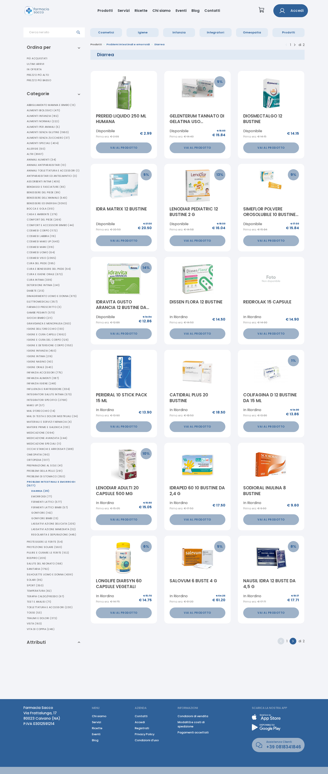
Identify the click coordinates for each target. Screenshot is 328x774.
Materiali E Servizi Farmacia (49, 422)
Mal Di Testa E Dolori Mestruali (52, 416)
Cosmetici (106, 32)
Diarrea (40, 491)
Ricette (141, 10)
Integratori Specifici (47, 400)
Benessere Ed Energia (47, 203)
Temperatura (39, 591)
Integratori (215, 32)
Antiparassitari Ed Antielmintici (52, 176)
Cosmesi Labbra (41, 236)
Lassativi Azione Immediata (53, 529)
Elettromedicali (42, 301)
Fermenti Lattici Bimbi (49, 507)
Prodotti (105, 10)
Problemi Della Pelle (44, 471)
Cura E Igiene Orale (45, 274)
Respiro (36, 558)
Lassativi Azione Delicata (53, 523)
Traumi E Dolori (42, 618)
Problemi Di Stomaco (46, 476)
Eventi (181, 10)
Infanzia (179, 32)
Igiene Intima (40, 356)
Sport (35, 585)
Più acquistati (37, 58)
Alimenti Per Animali (43, 127)
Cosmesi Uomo (41, 252)
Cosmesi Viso (41, 258)
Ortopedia (38, 460)
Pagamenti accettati (193, 732)
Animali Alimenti (41, 159)
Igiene (142, 32)
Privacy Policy (144, 734)
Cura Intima (39, 280)
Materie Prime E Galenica (48, 427)
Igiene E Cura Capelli (46, 334)
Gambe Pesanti (41, 312)
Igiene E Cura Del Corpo (48, 340)
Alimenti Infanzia (43, 116)
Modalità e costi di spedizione (191, 724)
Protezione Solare (44, 547)
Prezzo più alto (38, 75)
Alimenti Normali (43, 121)
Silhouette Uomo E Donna (50, 574)
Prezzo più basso (39, 80)
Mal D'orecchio (41, 411)
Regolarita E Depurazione (53, 534)
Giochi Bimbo (39, 318)
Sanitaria (38, 569)
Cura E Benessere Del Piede (49, 269)
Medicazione (40, 432)
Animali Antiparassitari (46, 165)
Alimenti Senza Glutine (48, 132)
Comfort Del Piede (44, 219)
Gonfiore (41, 513)
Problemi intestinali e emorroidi (128, 44)
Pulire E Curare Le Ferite (48, 552)
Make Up (35, 405)
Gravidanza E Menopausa (49, 323)
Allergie (36, 148)
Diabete (35, 290)
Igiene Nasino (40, 361)
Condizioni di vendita (193, 716)
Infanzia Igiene (41, 383)
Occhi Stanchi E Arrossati (50, 449)
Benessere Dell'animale (47, 198)
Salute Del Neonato (44, 563)
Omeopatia (252, 32)
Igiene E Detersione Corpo (50, 345)
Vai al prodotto (123, 148)
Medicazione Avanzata (47, 438)
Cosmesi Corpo (42, 230)
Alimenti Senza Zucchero (48, 138)
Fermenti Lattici (46, 502)
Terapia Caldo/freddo (45, 596)
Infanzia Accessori (44, 372)
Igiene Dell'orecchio (45, 329)
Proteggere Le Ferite (45, 541)
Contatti (212, 10)
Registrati (142, 728)
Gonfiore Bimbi (44, 518)
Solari (35, 580)
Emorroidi (41, 496)
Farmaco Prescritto (44, 307)
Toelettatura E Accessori (50, 607)
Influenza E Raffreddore (48, 389)
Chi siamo (161, 10)
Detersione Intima (43, 285)
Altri (35, 154)
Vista (34, 623)
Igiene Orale (40, 367)
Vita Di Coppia (40, 629)
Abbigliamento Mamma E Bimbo (51, 105)
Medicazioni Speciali (44, 443)
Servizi (124, 10)
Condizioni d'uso (147, 740)
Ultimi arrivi (35, 64)
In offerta (34, 69)
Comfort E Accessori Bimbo (50, 225)
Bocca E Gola (40, 208)
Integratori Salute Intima (49, 394)
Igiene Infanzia (41, 350)
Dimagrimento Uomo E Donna (52, 296)
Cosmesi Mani (40, 247)
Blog (195, 10)
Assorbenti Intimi (43, 181)
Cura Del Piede (41, 263)
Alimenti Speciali (43, 143)
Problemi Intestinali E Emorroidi (51, 483)
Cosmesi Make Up (43, 241)
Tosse (34, 612)
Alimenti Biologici (43, 110)
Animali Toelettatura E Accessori (53, 170)
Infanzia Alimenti (43, 378)
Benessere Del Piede (43, 192)
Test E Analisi (39, 601)
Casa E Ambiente (42, 214)
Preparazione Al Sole (45, 465)
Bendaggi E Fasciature (46, 187)
